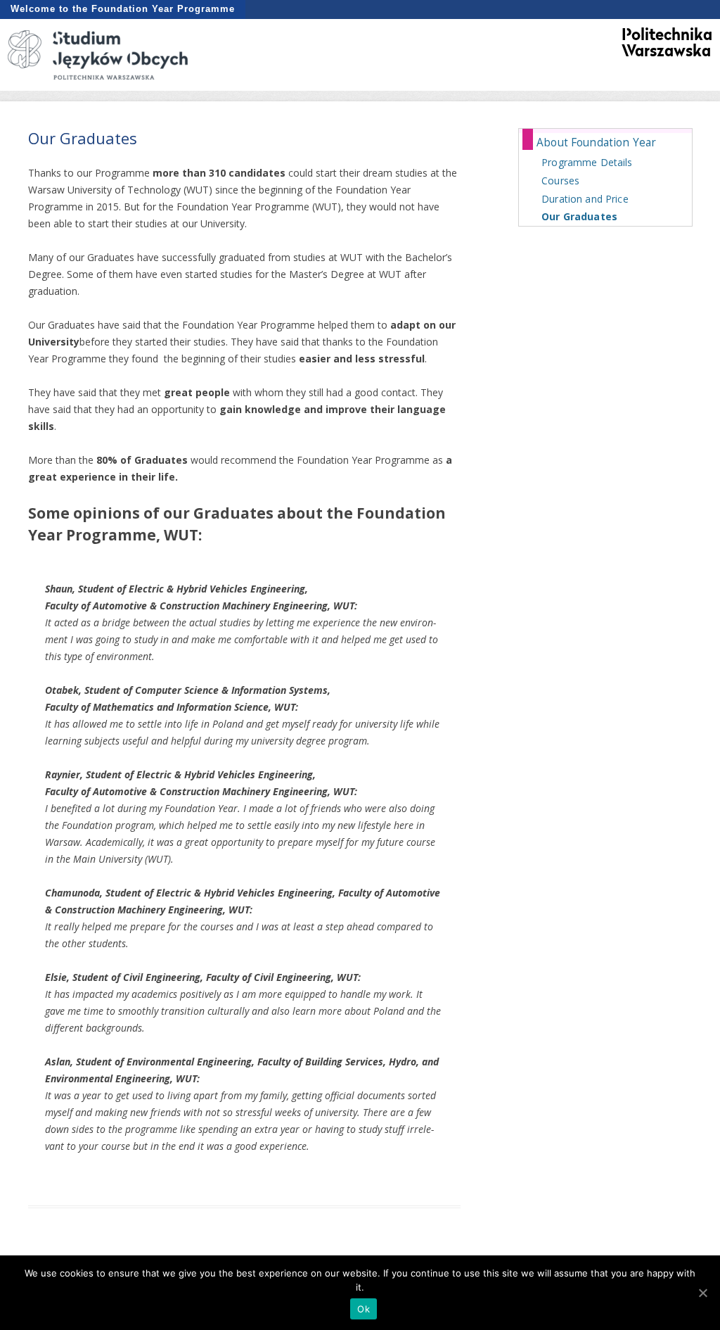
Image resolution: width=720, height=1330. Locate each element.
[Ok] (702, 1293)
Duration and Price (585, 198)
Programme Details (586, 162)
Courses (560, 180)
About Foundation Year (596, 142)
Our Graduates (579, 216)
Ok (363, 1309)
